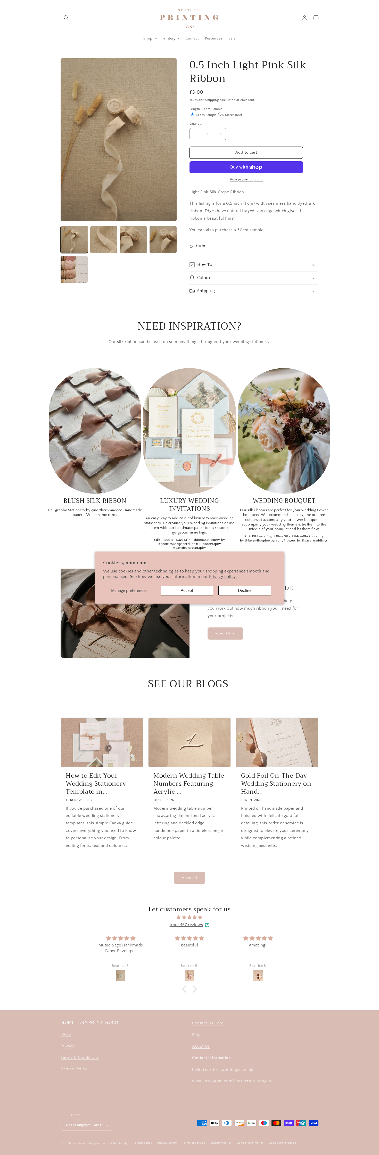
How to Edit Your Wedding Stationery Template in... (96, 784)
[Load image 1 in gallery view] (74, 239)
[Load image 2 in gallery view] (103, 239)
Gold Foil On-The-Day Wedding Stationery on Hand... (276, 784)
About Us (201, 1046)
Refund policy (142, 1142)
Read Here (225, 633)
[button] (66, 17)
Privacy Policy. (223, 576)
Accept (187, 590)
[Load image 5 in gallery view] (74, 269)
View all (189, 877)
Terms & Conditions (80, 1057)
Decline (244, 590)
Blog (196, 1034)
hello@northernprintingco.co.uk (222, 1069)
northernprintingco (86, 1143)
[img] (189, 917)
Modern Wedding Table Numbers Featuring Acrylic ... (188, 784)
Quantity (196, 123)
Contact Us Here (208, 1023)
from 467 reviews (186, 924)
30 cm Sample (206, 115)
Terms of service (193, 1142)
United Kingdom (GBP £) (84, 1125)
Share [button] (200, 246)
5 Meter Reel (232, 115)
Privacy (68, 1046)
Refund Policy (74, 1069)
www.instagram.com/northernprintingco (231, 1081)
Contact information (250, 1142)
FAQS (66, 1034)
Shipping (212, 100)
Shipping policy (221, 1142)
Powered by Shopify (114, 1143)
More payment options (246, 179)
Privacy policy (167, 1142)
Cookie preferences (282, 1142)
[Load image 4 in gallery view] (163, 239)
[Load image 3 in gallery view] (133, 239)
